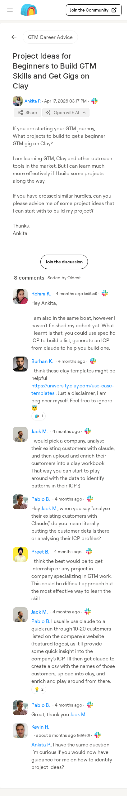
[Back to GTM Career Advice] (14, 37)
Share (31, 112)
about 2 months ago (56, 735)
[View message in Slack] (94, 101)
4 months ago (69, 293)
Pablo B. (40, 621)
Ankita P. (41, 744)
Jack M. (49, 508)
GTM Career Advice (50, 37)
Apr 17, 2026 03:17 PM (65, 100)
